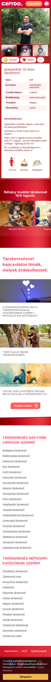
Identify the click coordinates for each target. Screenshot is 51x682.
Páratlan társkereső (14, 614)
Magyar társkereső (13, 603)
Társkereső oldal (12, 636)
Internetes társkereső (14, 630)
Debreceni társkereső (15, 461)
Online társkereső (13, 598)
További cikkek (23, 405)
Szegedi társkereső (13, 510)
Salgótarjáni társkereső (16, 504)
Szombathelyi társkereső (16, 531)
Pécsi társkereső (12, 499)
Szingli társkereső (13, 620)
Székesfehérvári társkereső (18, 515)
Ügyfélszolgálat (38, 651)
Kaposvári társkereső (14, 477)
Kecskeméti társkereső (15, 483)
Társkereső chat (12, 576)
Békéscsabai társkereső (16, 456)
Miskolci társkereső (13, 488)
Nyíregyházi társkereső (16, 493)
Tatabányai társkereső (15, 537)
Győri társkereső (12, 472)
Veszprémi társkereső (15, 542)
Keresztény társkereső (15, 582)
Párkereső (8, 587)
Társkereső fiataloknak (15, 625)
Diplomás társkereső (14, 593)
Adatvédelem (11, 651)
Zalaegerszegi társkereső (17, 547)
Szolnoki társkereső (14, 526)
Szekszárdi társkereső (15, 520)
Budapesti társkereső (14, 450)
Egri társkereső (11, 466)
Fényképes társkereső (15, 571)
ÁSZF (24, 651)
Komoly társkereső (13, 609)
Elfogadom (25, 677)
